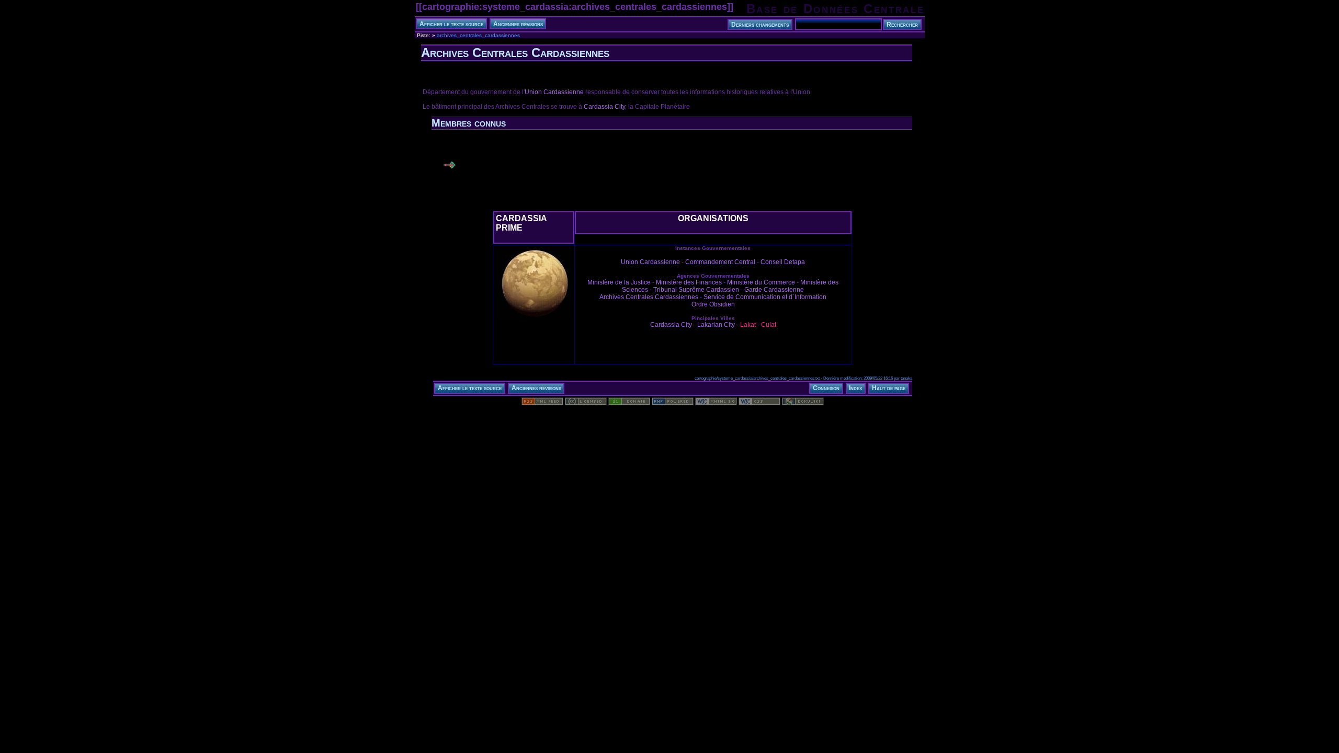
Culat (768, 324)
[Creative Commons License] (586, 403)
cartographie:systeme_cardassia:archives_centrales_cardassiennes (574, 7)
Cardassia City (604, 106)
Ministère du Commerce (761, 282)
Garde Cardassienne (774, 289)
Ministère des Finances (689, 282)
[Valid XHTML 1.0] (716, 403)
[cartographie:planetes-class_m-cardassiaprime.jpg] (533, 319)
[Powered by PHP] (673, 403)
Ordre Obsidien (713, 304)
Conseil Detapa (783, 262)
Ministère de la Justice (619, 282)
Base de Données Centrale (835, 9)
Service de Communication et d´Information (764, 297)
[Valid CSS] (759, 403)
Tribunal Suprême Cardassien (696, 289)
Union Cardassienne (554, 92)
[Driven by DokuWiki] (803, 403)
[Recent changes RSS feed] (542, 403)
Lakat (748, 324)
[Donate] (629, 403)
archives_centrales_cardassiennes (478, 35)
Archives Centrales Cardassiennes (648, 297)
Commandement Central (720, 262)
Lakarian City (716, 324)
